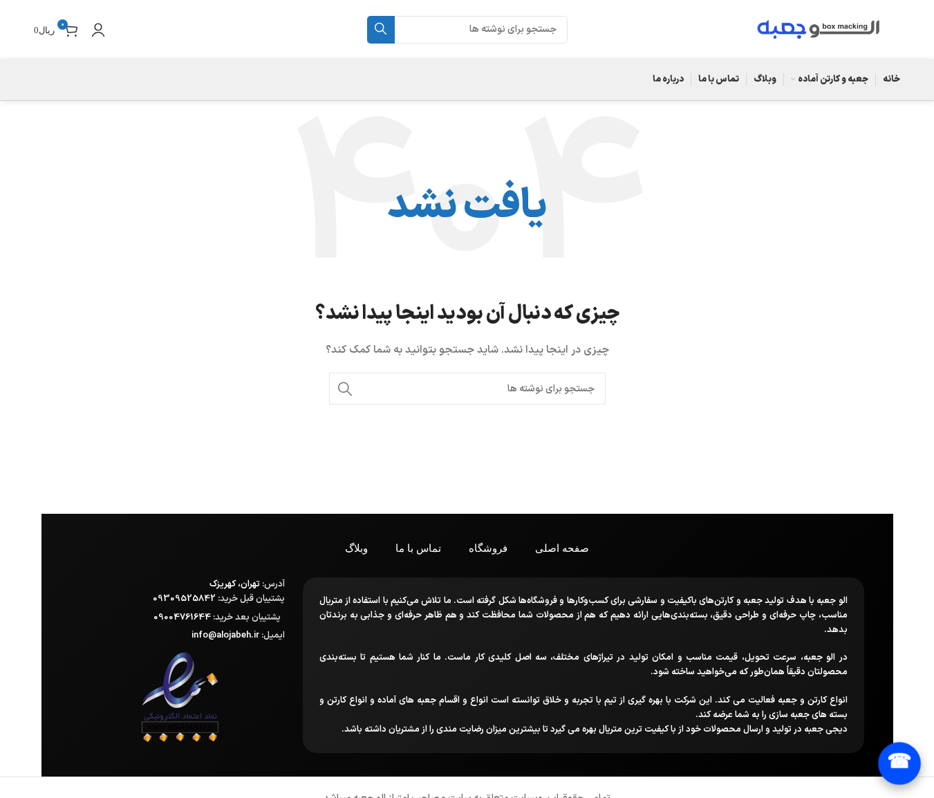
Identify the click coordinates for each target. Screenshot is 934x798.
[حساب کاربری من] (98, 30)
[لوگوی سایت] (818, 28)
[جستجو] (381, 30)
